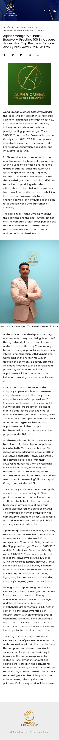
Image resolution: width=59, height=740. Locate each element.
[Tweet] (13, 55)
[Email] (29, 55)
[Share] (4, 55)
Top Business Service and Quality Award (23, 30)
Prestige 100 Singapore (26, 27)
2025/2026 (8, 27)
